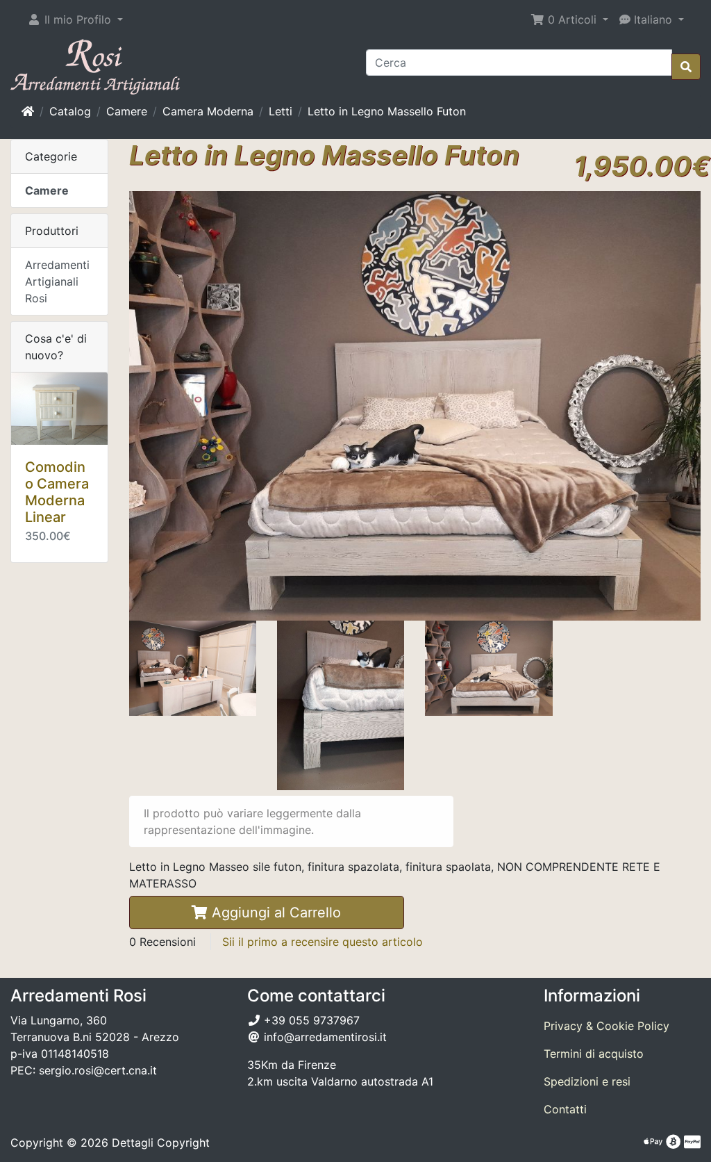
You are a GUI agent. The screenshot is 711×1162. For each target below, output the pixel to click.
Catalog (70, 111)
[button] (75, 19)
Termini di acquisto (594, 1054)
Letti (280, 111)
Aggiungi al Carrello (274, 912)
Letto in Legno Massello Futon (387, 111)
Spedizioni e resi (587, 1081)
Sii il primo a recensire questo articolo (322, 942)
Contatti (565, 1109)
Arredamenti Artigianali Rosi (57, 281)
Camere (126, 111)
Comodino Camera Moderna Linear (57, 492)
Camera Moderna (207, 111)
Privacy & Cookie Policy (606, 1026)
